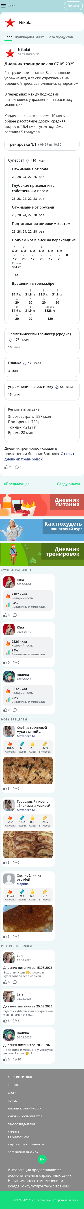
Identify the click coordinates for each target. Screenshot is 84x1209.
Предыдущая (18, 483)
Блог (8, 37)
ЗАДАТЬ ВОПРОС (18, 1144)
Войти (73, 5)
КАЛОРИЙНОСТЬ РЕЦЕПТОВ (25, 1116)
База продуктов (60, 37)
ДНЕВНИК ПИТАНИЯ (20, 1077)
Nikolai (25, 22)
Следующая (67, 483)
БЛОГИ (12, 1092)
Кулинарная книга (29, 37)
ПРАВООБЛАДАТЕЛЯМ (21, 1124)
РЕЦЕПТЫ (13, 1085)
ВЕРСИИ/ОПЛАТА (18, 1136)
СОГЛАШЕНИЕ (16, 1152)
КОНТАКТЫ (37, 1144)
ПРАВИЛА (32, 1152)
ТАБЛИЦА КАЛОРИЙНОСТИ (24, 1108)
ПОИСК (12, 1100)
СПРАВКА (13, 1132)
